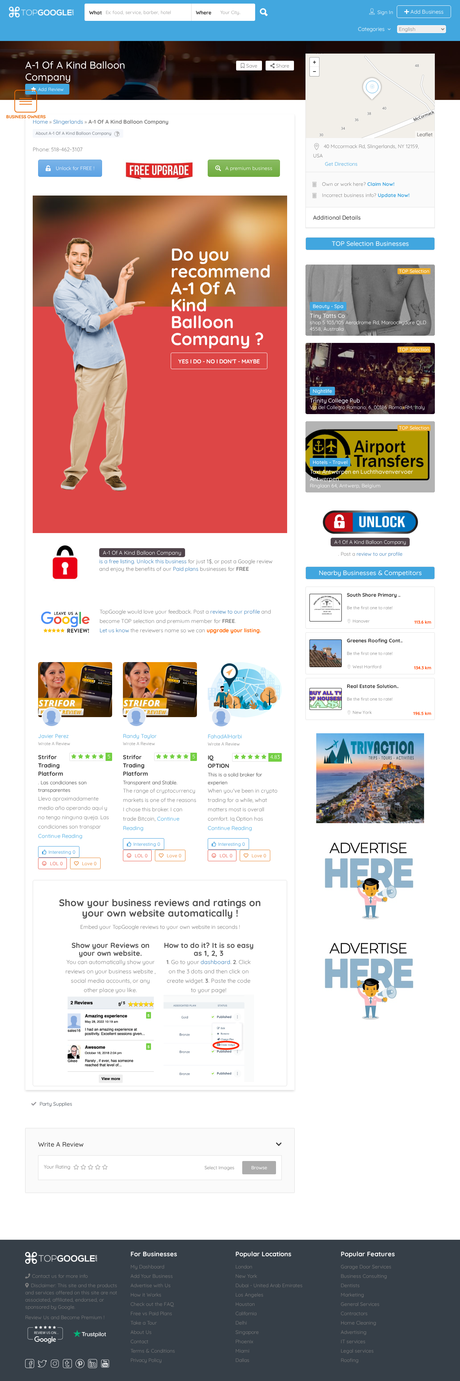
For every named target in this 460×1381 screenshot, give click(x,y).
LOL (56, 863)
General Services (360, 1304)
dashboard (215, 961)
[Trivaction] (370, 778)
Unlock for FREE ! (75, 168)
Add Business (426, 11)
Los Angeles (249, 1294)
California (246, 1313)
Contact (139, 1341)
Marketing (352, 1294)
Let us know (114, 630)
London (243, 1266)
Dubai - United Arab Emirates (269, 1285)
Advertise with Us (150, 1285)
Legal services (357, 1351)
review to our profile (235, 611)
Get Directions (341, 164)
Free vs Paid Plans (151, 1313)
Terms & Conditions (152, 1351)
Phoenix (244, 1341)
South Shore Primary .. (373, 595)
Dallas (242, 1360)
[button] (25, 101)
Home (40, 121)
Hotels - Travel (330, 462)
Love (89, 863)
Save (251, 66)
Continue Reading (60, 835)
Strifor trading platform (50, 765)
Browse (259, 1167)
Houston (245, 1304)
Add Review (51, 89)
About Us (141, 1332)
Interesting (62, 852)
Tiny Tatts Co (327, 315)
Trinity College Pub (335, 400)
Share (282, 66)
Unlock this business (162, 561)
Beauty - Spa (328, 306)
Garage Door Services (366, 1266)
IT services (353, 1341)
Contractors (354, 1313)
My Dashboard (147, 1266)
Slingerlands (68, 121)
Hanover (361, 621)
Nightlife (322, 391)
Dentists (350, 1285)
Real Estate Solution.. (373, 686)
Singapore (247, 1332)
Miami (242, 1351)
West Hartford (367, 666)
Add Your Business (151, 1276)
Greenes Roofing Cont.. (374, 640)
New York (362, 712)
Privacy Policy (146, 1360)
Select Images (219, 1167)
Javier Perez (53, 736)
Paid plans (185, 568)
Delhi (241, 1323)
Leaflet (425, 134)
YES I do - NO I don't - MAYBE (219, 361)
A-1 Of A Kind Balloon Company (142, 552)
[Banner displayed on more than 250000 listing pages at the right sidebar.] (370, 878)
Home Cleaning (358, 1323)
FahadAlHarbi (225, 736)
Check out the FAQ (152, 1304)
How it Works (145, 1294)
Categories (371, 29)
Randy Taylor (140, 736)
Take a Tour (143, 1323)
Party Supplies (56, 1104)
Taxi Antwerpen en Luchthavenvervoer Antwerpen (361, 475)
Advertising (354, 1332)
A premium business (248, 168)
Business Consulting (364, 1276)
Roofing (350, 1360)
